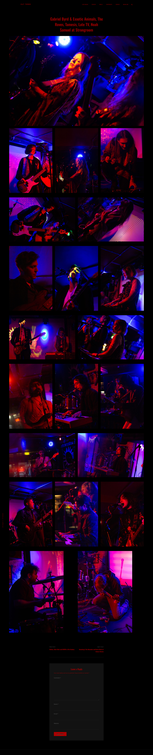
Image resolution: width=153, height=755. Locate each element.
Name (56, 704)
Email (56, 714)
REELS (101, 4)
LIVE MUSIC (85, 4)
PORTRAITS (109, 4)
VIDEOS (118, 4)
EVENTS (94, 4)
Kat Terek (26, 4)
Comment (57, 678)
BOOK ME (125, 4)
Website (56, 723)
